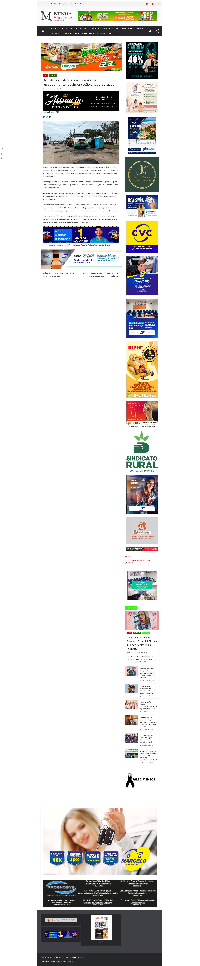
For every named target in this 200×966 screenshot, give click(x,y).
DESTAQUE (52, 28)
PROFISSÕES (145, 633)
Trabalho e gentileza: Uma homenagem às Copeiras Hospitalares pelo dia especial (147, 738)
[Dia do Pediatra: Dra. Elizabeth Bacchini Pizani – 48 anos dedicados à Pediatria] (142, 620)
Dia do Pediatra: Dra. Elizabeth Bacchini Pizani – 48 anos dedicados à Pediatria (142, 643)
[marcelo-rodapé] (81, 228)
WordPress (69, 962)
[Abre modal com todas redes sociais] (50, 117)
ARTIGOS (128, 556)
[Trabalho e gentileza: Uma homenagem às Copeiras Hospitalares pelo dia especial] (131, 740)
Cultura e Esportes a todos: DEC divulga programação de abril (58, 274)
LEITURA (111, 33)
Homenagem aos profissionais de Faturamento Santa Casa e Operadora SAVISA (148, 689)
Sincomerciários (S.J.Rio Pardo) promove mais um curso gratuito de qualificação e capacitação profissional (149, 755)
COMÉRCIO (106, 28)
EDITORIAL (68, 33)
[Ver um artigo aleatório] (156, 31)
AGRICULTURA (127, 28)
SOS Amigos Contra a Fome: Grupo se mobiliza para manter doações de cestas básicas (100, 274)
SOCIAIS (116, 28)
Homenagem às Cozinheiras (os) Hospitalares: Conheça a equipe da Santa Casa (148, 705)
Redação (61, 89)
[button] (66, 28)
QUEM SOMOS (54, 33)
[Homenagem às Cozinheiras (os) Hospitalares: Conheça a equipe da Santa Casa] (131, 707)
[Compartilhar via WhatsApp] (47, 117)
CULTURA (73, 28)
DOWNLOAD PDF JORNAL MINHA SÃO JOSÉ (90, 33)
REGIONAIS (139, 28)
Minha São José (59, 957)
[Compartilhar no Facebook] (44, 117)
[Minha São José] (43, 31)
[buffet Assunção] (81, 93)
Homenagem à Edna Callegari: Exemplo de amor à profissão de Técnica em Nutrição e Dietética (148, 673)
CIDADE (62, 28)
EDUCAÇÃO (95, 28)
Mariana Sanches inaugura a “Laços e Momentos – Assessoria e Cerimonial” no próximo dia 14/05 (149, 722)
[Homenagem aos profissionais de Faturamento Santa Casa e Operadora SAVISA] (131, 691)
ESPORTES (84, 28)
